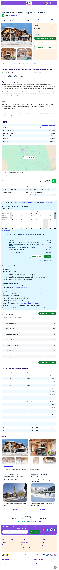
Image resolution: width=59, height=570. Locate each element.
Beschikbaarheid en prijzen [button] (45, 38)
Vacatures (4, 547)
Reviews (16, 64)
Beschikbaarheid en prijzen (26, 64)
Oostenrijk (8, 9)
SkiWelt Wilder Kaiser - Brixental (19, 9)
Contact (4, 542)
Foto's (53, 64)
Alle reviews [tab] (15, 184)
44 (29, 58)
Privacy (33, 555)
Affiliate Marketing (6, 549)
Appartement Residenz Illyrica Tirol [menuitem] (41, 9)
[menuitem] (4, 9)
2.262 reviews (37, 521)
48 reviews (14, 15)
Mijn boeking (24, 544)
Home (3, 9)
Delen (39, 19)
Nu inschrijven (35, 532)
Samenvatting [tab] (6, 184)
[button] (29, 158)
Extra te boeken (38, 64)
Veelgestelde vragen (26, 547)
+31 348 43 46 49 (44, 548)
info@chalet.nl (43, 546)
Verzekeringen (24, 542)
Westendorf (30, 9)
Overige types (47, 64)
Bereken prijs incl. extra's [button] (45, 47)
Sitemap (38, 555)
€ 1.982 (38, 29)
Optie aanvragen (36, 256)
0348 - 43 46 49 (23, 202)
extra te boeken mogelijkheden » (20, 287)
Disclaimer (27, 555)
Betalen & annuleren (26, 549)
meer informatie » (39, 302)
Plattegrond (52, 125)
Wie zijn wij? (5, 544)
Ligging (11, 64)
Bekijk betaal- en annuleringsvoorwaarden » (28, 303)
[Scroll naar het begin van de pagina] (55, 567)
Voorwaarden (20, 555)
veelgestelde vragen (47, 202)
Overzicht (5, 64)
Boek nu (47, 256)
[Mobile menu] (3, 3)
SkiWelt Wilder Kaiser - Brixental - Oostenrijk (44, 127)
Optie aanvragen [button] (45, 43)
